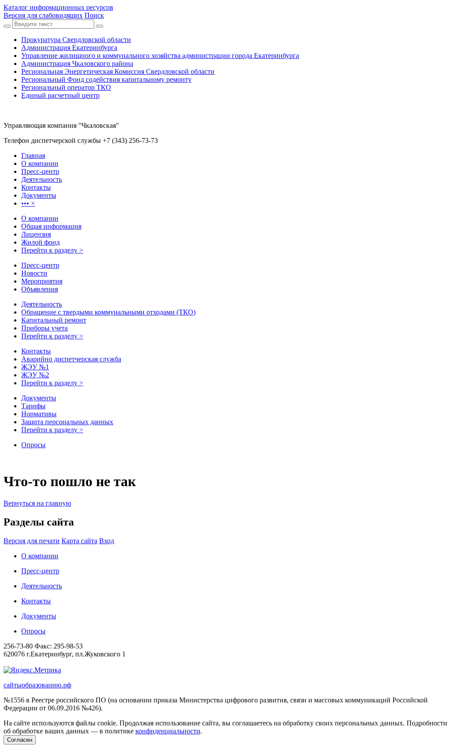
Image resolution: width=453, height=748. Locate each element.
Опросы (33, 445)
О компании (39, 218)
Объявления (39, 289)
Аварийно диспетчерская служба (71, 359)
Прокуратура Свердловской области (76, 39)
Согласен (19, 739)
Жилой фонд (40, 242)
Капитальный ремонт (53, 320)
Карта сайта (79, 541)
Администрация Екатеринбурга (69, 47)
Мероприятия (41, 281)
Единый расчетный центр (60, 95)
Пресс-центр (40, 265)
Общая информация (51, 226)
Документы (38, 398)
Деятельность (41, 304)
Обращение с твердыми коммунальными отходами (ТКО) (108, 312)
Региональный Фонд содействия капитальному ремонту (106, 79)
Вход (106, 541)
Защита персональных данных (67, 422)
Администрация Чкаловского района (77, 63)
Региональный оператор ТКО (66, 87)
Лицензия (36, 234)
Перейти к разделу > (52, 250)
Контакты (36, 351)
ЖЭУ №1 (35, 367)
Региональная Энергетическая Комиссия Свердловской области (118, 71)
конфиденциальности (167, 731)
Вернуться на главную (37, 503)
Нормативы (39, 414)
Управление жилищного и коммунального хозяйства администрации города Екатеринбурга (160, 55)
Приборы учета (44, 328)
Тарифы (33, 406)
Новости (34, 273)
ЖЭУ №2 (35, 375)
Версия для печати (32, 541)
